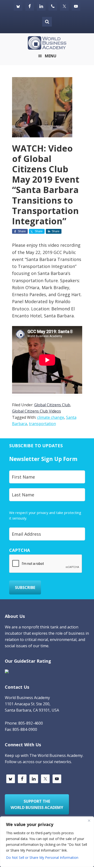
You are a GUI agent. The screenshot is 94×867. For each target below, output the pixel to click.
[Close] (89, 820)
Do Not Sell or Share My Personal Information (42, 857)
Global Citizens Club (52, 404)
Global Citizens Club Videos (36, 411)
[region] (47, 841)
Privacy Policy (38, 518)
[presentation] (45, 563)
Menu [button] (50, 56)
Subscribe (25, 587)
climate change (50, 417)
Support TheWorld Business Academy (37, 804)
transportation (42, 423)
